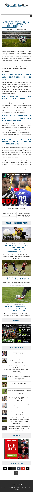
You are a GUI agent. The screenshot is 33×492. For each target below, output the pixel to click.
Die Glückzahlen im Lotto (19, 352)
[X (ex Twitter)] (14, 468)
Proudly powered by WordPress (9, 487)
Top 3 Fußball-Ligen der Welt (10, 214)
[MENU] (31, 16)
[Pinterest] (23, 468)
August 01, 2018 (11, 304)
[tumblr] (19, 468)
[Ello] (5, 468)
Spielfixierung (15, 208)
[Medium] (27, 468)
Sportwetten (22, 208)
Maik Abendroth (22, 29)
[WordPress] (16, 473)
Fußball (10, 208)
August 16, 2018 (11, 277)
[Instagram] (10, 468)
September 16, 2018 (11, 243)
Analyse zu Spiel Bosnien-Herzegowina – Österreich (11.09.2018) (24, 215)
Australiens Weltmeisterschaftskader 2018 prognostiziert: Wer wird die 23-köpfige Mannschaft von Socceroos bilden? (19, 419)
